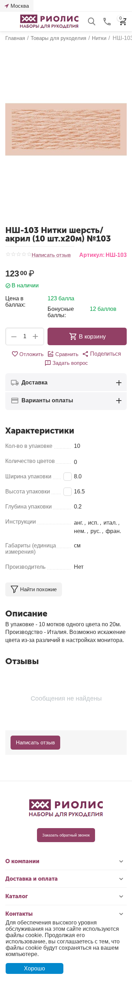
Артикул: (92, 255)
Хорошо (34, 968)
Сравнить (66, 354)
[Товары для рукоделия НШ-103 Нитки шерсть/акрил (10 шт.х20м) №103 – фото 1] (66, 129)
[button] (101, 353)
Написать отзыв (51, 255)
